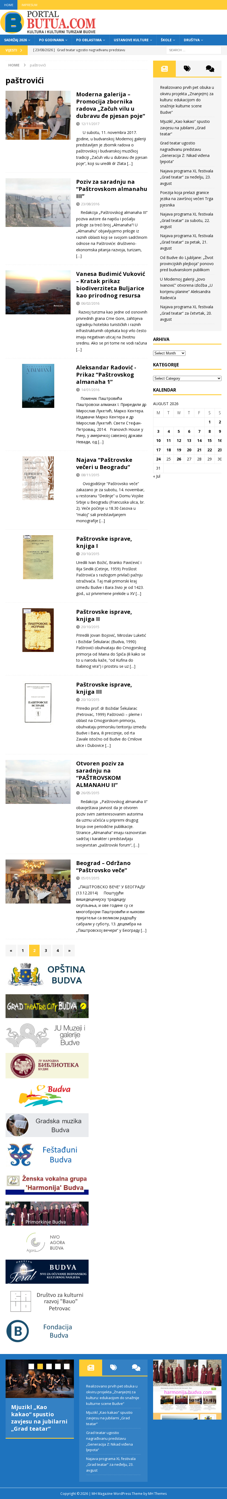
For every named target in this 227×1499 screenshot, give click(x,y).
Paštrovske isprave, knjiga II (104, 615)
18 (168, 449)
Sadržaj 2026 (15, 40)
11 (168, 440)
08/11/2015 (90, 474)
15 (209, 440)
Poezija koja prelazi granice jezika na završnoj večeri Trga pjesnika (186, 199)
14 (199, 440)
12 (179, 440)
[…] (130, 163)
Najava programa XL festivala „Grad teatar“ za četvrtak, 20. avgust (186, 313)
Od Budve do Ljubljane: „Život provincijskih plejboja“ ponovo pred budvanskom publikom (187, 264)
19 (179, 449)
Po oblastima (89, 40)
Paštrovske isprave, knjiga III (104, 688)
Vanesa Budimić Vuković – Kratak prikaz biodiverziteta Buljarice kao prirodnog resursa (110, 284)
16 (220, 440)
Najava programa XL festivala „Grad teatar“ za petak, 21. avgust (186, 242)
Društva (192, 40)
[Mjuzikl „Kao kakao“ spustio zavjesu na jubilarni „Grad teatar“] (40, 1379)
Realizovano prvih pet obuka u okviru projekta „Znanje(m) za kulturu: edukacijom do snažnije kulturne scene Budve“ (187, 100)
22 (209, 449)
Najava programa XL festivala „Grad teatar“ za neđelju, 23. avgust (186, 177)
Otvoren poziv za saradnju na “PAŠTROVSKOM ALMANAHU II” (100, 774)
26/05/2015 (90, 792)
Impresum (29, 5)
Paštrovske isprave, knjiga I (104, 542)
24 (158, 459)
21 (199, 449)
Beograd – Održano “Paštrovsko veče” (103, 866)
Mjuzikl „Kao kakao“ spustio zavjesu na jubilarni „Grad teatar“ (185, 127)
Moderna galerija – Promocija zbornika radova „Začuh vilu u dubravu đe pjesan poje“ (110, 105)
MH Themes (157, 1493)
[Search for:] (193, 49)
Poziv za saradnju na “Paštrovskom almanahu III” (111, 189)
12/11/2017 (90, 123)
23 (220, 449)
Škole (166, 40)
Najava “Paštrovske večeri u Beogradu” (104, 463)
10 (158, 440)
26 (179, 459)
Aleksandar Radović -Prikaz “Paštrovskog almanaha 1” (106, 374)
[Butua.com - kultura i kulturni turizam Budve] (48, 31)
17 (158, 449)
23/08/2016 (90, 203)
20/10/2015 (90, 553)
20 (189, 449)
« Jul (156, 476)
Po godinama (51, 40)
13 (189, 440)
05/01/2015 (90, 878)
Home (8, 5)
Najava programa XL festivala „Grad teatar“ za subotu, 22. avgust (186, 220)
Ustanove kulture (131, 40)
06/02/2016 (90, 303)
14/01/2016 (90, 389)
